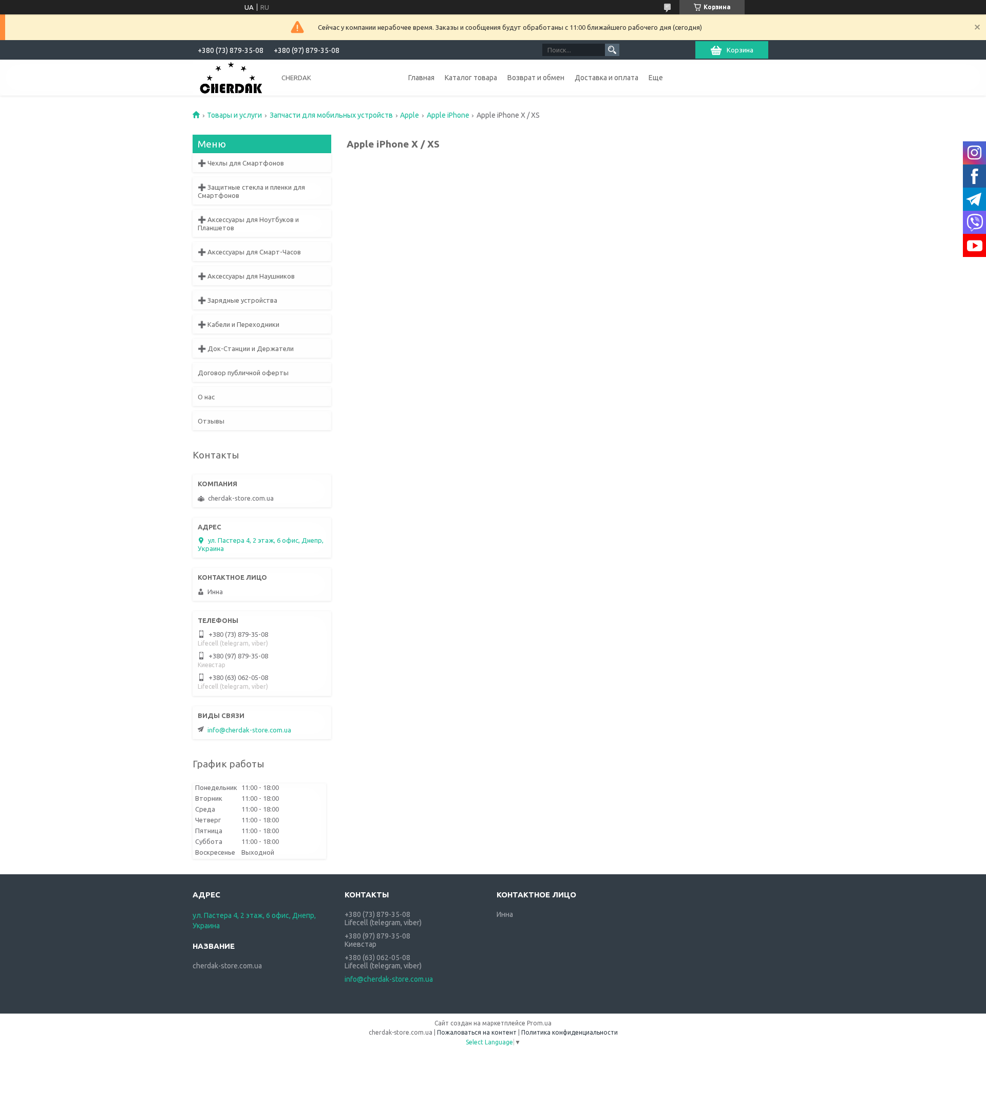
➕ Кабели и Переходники (238, 324)
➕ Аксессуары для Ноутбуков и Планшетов (248, 223)
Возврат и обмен (535, 77)
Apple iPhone (448, 115)
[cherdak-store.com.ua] (231, 77)
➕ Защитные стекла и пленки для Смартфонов (251, 191)
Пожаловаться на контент (477, 1032)
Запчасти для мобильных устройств (331, 115)
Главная (421, 77)
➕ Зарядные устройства (237, 300)
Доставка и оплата (606, 77)
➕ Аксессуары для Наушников (246, 276)
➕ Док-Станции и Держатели (246, 348)
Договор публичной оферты (243, 372)
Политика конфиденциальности (569, 1032)
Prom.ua (539, 1023)
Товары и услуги (234, 115)
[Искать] (612, 50)
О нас (206, 396)
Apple (409, 115)
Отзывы (211, 421)
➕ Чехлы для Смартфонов (241, 163)
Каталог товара (471, 77)
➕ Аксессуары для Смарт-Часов (249, 251)
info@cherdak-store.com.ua (249, 729)
